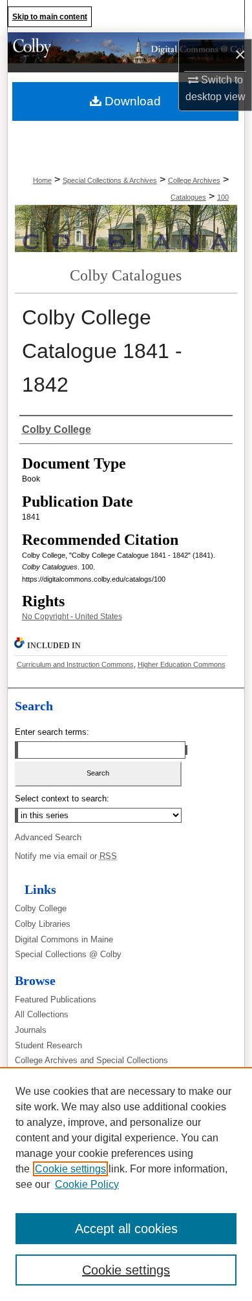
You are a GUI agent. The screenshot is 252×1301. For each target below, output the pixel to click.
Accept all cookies (126, 1229)
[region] (126, 1184)
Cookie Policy (87, 1184)
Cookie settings (70, 1168)
